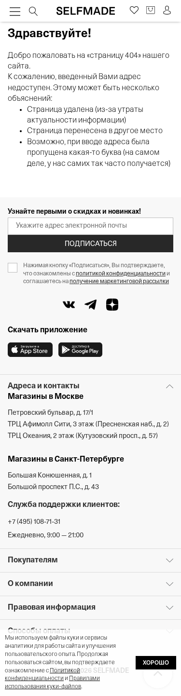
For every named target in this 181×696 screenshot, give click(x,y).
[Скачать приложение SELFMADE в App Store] (30, 349)
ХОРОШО (156, 663)
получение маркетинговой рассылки (119, 282)
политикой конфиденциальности (121, 274)
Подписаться (91, 244)
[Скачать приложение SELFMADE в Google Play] (80, 349)
